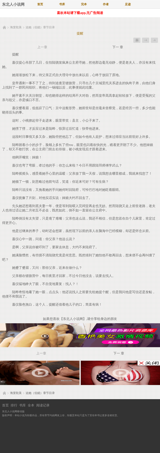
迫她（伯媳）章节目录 (40, 27)
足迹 (128, 4)
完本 (84, 4)
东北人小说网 (13, 4)
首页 (40, 4)
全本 (31, 405)
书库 (62, 4)
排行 (14, 405)
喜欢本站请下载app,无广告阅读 (80, 13)
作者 (106, 4)
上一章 (42, 47)
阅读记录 (43, 405)
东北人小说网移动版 (13, 411)
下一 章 (117, 47)
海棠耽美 (16, 27)
